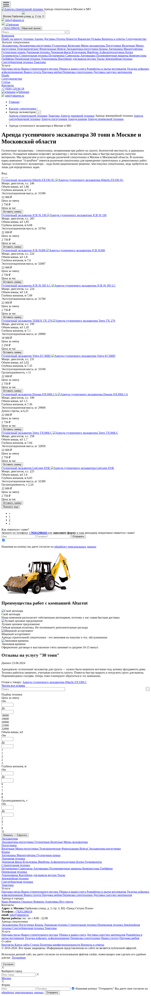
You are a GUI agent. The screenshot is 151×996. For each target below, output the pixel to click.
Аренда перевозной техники (106, 119)
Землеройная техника (118, 58)
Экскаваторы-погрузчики (35, 45)
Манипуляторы (133, 48)
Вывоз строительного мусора (40, 68)
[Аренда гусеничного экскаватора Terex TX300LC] (85, 432)
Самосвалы (72, 55)
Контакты (7, 85)
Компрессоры (137, 55)
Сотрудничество (136, 39)
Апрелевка (52, 901)
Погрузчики (114, 45)
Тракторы (40, 62)
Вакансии (84, 39)
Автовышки (88, 55)
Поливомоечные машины (112, 55)
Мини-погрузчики (27, 848)
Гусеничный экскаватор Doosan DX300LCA (29, 394)
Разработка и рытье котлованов (107, 68)
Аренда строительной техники (28, 115)
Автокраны (116, 48)
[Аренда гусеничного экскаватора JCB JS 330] (76, 215)
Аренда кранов (77, 119)
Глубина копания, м (13, 766)
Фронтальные (48, 48)
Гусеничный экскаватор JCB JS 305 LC (26, 285)
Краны (103, 48)
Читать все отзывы (13, 685)
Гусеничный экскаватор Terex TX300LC (27, 432)
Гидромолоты (10, 55)
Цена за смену (10, 697)
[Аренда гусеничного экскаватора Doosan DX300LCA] (93, 394)
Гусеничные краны (13, 52)
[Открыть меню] (6, 4)
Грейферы (8, 58)
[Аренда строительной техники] (22, 9)
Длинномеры (49, 58)
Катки (129, 52)
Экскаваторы (10, 45)
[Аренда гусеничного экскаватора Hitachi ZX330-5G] (89, 180)
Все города (66, 901)
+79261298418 (10, 28)
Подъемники (56, 55)
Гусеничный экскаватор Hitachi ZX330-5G (28, 180)
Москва (6, 978)
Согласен (8, 964)
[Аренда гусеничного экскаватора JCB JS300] (75, 250)
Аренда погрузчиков (54, 119)
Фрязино (39, 901)
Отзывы (96, 39)
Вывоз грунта (33, 72)
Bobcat (61, 48)
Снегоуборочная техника (17, 62)
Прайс (5, 75)
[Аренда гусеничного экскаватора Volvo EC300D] (83, 355)
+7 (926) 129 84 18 (12, 88)
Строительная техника (33, 55)
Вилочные (129, 45)
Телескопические (28, 48)
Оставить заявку (12, 211)
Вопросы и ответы (114, 39)
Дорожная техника (38, 52)
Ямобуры (93, 52)
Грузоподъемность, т (14, 800)
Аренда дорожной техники (77, 115)
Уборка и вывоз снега (73, 68)
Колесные (74, 45)
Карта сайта (22, 944)
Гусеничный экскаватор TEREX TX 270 (27, 320)
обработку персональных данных (75, 546)
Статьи (5, 82)
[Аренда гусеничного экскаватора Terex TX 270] (84, 320)
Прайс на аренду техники (17, 39)
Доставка (50, 39)
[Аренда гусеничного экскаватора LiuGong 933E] (82, 468)
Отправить (78, 536)
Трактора (54, 115)
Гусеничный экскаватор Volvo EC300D (26, 355)
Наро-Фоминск (11, 901)
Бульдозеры (79, 52)
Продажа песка (11, 68)
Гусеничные (60, 45)
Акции (39, 39)
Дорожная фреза (61, 52)
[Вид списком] (2, 177)
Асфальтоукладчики (112, 52)
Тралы (101, 58)
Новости (72, 39)
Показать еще (10, 506)
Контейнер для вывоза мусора (77, 58)
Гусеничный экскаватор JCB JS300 (23, 250)
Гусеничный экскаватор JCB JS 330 (24, 215)
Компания (7, 35)
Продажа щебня (52, 72)
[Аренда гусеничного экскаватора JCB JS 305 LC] (84, 285)
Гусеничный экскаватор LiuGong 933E (26, 468)
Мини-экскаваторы (93, 45)
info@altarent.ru (14, 20)
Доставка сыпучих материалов (112, 72)
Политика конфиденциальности (60, 944)
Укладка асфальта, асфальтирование (47, 938)
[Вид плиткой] (6, 177)
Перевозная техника (28, 58)
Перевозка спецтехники (77, 72)
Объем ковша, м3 (12, 732)
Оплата (61, 39)
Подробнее (19, 957)
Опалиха (27, 901)
